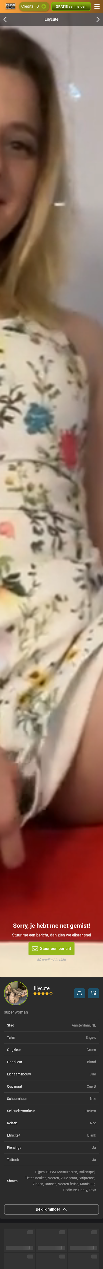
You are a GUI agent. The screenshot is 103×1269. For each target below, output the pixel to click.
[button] (79, 993)
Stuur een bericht (55, 948)
